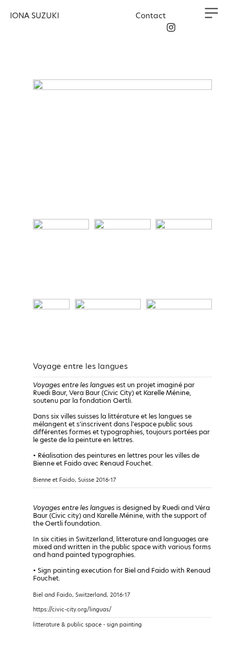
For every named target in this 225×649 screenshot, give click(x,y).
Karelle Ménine (166, 392)
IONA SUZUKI (34, 15)
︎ (171, 27)
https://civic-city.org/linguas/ (72, 609)
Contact (152, 15)
